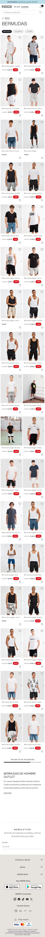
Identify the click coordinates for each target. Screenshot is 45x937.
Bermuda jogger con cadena (13, 363)
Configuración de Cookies (13, 932)
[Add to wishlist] (19, 37)
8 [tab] (11, 121)
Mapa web (27, 934)
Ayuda (22, 867)
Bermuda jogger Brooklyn (12, 448)
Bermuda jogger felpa (10, 490)
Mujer (17, 7)
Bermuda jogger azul (10, 575)
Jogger (29, 32)
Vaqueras (18, 32)
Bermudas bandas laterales (34, 575)
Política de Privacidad (15, 931)
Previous (3, 49)
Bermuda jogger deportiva (34, 363)
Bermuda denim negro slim (34, 702)
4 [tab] (7, 37)
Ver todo (7, 32)
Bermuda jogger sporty (11, 278)
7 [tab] (10, 121)
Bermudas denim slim (32, 66)
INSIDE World (22, 874)
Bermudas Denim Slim (10, 236)
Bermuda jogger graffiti (11, 193)
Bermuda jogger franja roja (34, 448)
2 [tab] (4, 37)
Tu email (4, 842)
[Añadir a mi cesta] (20, 73)
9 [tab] (13, 206)
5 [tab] (8, 37)
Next (19, 49)
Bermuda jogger (30, 151)
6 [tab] (9, 37)
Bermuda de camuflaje (10, 108)
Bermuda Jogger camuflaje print (14, 617)
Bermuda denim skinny (11, 405)
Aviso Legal (18, 934)
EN (30, 911)
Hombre (25, 7)
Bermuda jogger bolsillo (11, 66)
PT (25, 911)
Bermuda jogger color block (12, 320)
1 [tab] (3, 37)
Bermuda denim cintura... (12, 151)
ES (20, 911)
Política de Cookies (29, 931)
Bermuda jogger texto (32, 405)
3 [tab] (5, 37)
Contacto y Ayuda (22, 860)
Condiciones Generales (31, 932)
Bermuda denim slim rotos (12, 533)
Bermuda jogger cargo (33, 490)
